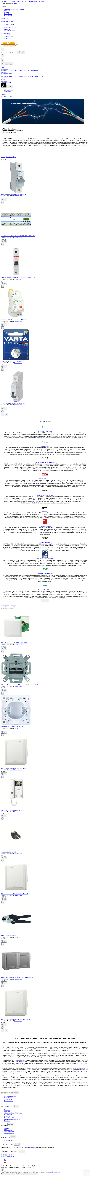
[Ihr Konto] (2, 60)
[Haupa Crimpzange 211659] (16, 934)
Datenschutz (7, 1116)
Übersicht (3, 70)
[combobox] (9, 53)
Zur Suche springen (21, 1)
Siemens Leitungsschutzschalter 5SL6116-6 (13, 403)
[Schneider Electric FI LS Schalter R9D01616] (16, 318)
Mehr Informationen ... (55, 1172)
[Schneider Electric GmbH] (45, 572)
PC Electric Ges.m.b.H (45, 526)
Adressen (20, 70)
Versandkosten (8, 14)
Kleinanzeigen (8, 1130)
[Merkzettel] (2, 58)
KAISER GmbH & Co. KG (45, 495)
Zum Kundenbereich (10, 1096)
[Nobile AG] (45, 510)
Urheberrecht (8, 1111)
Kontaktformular (8, 1097)
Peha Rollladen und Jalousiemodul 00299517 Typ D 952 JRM (18, 236)
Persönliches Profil (11, 70)
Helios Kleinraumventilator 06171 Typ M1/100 (14, 768)
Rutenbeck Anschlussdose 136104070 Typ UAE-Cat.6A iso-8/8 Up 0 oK (21, 685)
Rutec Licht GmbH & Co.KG (45, 558)
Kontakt (6, 12)
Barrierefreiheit (8, 1101)
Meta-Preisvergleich (9, 1131)
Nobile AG (45, 511)
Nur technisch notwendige (8, 1173)
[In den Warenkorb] (2, 202)
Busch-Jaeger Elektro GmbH (45, 431)
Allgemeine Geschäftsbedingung (13, 1113)
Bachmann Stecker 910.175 (8, 852)
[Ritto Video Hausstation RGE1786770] (16, 808)
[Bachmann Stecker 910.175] (16, 850)
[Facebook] (5, 1160)
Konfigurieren (19, 1173)
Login (2, 67)
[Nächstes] (6, 414)
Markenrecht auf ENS (10, 27)
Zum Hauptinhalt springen (8, 1)
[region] (45, 286)
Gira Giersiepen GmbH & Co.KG (45, 462)
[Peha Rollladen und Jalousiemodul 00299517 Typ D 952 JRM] (16, 234)
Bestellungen (34, 70)
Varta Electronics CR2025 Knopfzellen (11, 361)
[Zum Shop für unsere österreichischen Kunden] (7, 38)
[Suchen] (19, 52)
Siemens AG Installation (45, 590)
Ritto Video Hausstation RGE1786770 (11, 810)
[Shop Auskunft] (9, 1140)
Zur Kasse (3, 72)
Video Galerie (8, 1099)
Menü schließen (8, 64)
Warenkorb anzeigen (6, 73)
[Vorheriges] (2, 414)
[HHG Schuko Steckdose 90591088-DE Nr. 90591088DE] (16, 976)
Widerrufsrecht (8, 15)
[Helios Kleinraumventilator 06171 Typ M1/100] (16, 767)
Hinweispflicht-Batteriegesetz (12, 1119)
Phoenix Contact (45, 542)
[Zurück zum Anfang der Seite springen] (2, 1169)
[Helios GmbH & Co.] (45, 477)
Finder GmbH (45, 446)
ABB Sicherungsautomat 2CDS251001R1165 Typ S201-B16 (18, 277)
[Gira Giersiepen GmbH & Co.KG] (45, 461)
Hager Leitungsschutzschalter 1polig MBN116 (14, 194)
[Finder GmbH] (45, 444)
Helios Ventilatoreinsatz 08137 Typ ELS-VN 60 (14, 643)
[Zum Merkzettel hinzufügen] (4, 199)
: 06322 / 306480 (6, 1155)
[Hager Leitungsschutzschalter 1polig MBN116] (16, 192)
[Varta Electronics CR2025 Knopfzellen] (16, 359)
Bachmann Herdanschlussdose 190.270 (12, 726)
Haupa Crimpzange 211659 (8, 935)
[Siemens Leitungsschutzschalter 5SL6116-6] (16, 401)
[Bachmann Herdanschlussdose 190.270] (16, 725)
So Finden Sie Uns (9, 30)
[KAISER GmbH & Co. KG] (45, 493)
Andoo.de (7, 1128)
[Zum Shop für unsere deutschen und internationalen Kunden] (8, 36)
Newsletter (7, 1121)
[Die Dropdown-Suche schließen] (23, 52)
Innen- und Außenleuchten (76, 1068)
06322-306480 (16, 3)
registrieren (4, 69)
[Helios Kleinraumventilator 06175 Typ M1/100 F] (16, 892)
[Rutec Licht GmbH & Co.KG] (45, 557)
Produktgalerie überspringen (8, 157)
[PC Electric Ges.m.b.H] (45, 524)
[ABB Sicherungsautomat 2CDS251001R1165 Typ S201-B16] (16, 276)
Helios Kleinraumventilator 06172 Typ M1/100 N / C (15, 1019)
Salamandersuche (9, 1133)
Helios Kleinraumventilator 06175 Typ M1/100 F (14, 894)
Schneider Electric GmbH (45, 573)
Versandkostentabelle (10, 1118)
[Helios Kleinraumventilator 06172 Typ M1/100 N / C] (16, 1017)
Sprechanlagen (67, 1082)
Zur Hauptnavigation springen (35, 1)
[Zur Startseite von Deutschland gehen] (10, 47)
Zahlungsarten (27, 70)
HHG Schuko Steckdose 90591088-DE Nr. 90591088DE (17, 977)
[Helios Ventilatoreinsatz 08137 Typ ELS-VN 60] (16, 641)
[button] (45, 6)
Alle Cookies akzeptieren (31, 1173)
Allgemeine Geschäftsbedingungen (14, 9)
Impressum (7, 10)
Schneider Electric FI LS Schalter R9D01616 (13, 319)
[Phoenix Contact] (45, 541)
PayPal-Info (7, 29)
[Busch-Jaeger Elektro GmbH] (45, 430)
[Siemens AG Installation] (45, 588)
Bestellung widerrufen (6, 1104)
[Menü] (2, 49)
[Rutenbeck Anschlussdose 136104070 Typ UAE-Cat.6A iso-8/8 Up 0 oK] (16, 683)
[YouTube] (5, 1163)
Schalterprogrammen (19, 1060)
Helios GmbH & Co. (45, 478)
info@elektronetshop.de (7, 1156)
